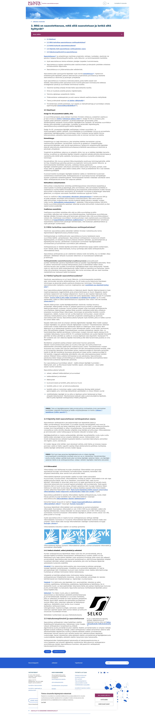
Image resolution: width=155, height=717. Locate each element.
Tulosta (48, 651)
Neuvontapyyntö (33, 663)
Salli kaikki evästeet (104, 695)
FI (104, 3)
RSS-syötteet (78, 679)
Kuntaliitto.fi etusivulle (120, 3)
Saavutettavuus (50, 56)
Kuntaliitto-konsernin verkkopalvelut (44, 711)
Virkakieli (48, 566)
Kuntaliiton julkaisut (80, 677)
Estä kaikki (104, 699)
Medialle (54, 688)
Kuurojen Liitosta (51, 523)
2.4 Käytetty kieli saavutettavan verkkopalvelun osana (66, 49)
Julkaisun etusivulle (38, 21)
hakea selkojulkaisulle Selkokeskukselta (99, 623)
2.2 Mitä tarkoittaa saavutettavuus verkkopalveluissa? (66, 42)
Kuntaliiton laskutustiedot (35, 685)
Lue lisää (43, 702)
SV (108, 3)
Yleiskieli (48, 582)
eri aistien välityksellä (76, 100)
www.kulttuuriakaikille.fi (67, 105)
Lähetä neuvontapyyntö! (37, 700)
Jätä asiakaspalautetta (57, 682)
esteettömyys (89, 73)
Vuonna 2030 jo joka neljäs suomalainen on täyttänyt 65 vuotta (73, 297)
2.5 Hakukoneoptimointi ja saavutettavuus (62, 52)
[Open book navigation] (121, 34)
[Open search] (127, 662)
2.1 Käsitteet (51, 39)
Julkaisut (54, 663)
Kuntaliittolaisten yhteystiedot (59, 685)
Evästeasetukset (104, 704)
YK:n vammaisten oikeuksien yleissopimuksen (75, 196)
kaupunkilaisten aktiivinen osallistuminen (69, 220)
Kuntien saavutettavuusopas (50, 3)
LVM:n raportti (60, 412)
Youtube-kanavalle (77, 504)
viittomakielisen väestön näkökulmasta (71, 498)
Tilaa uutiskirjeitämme (80, 681)
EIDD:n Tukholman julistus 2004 (69, 119)
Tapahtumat (78, 663)
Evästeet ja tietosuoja (80, 675)
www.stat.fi (49, 301)
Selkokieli (48, 593)
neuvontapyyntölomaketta (58, 679)
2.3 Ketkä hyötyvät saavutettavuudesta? (61, 45)
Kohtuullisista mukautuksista (65, 202)
